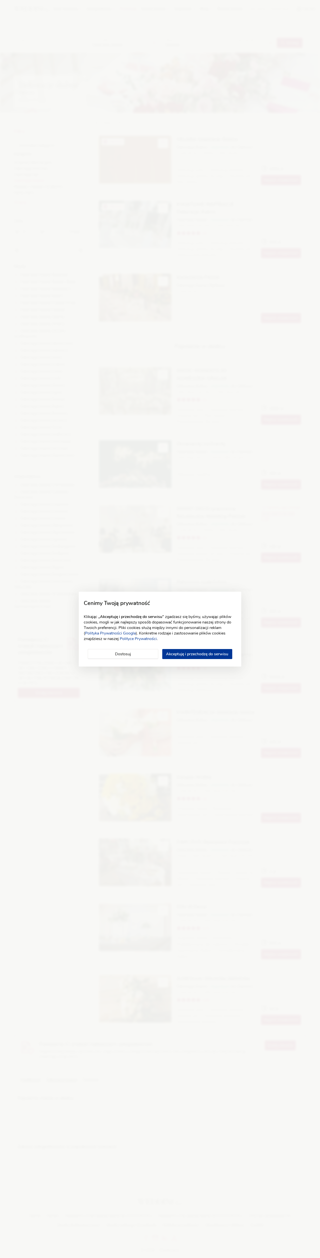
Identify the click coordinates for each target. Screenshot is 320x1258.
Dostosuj (123, 654)
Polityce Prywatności (138, 639)
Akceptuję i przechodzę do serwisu (197, 654)
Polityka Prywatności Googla (110, 633)
